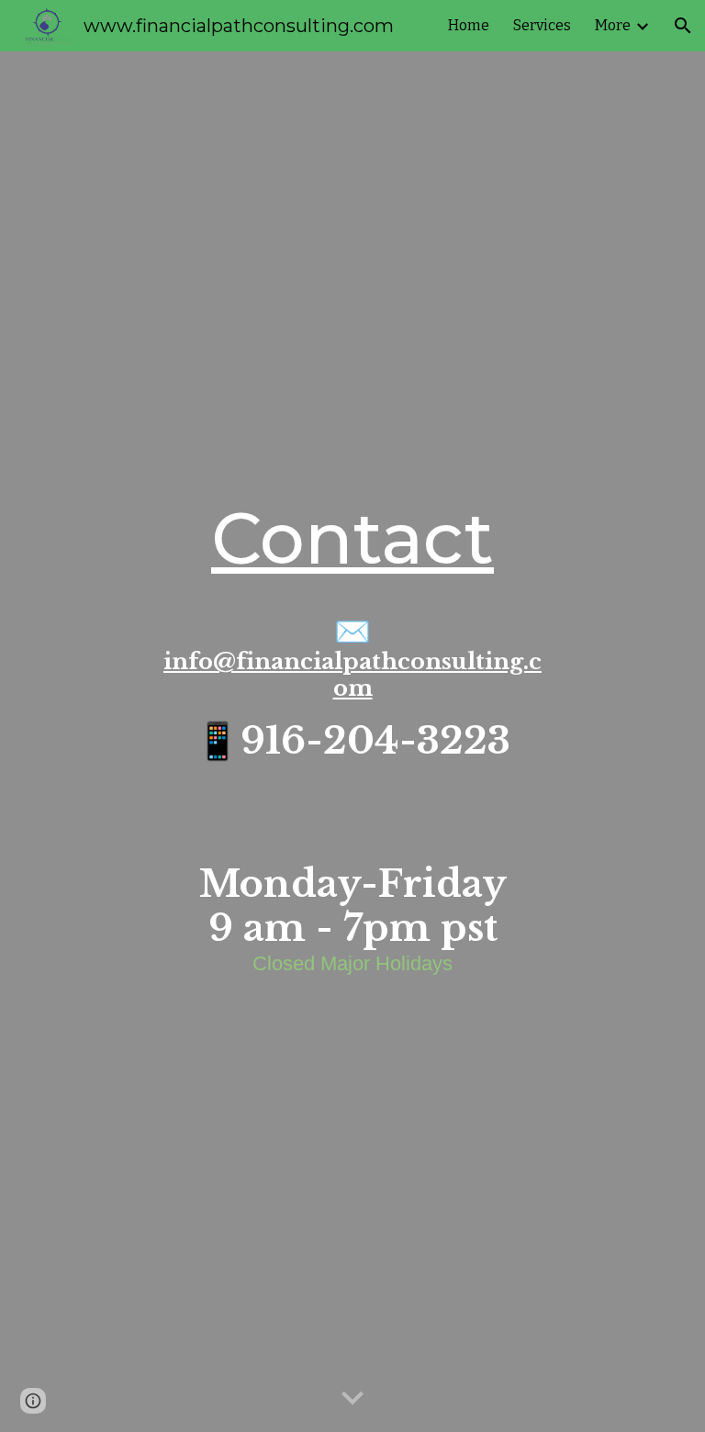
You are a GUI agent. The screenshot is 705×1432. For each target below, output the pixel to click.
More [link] (613, 25)
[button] (683, 26)
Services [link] (542, 25)
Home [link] (468, 25)
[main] (352, 538)
